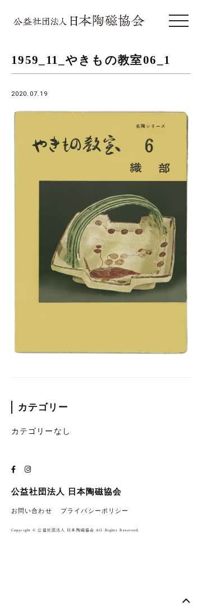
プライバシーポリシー (94, 511)
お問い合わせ (31, 511)
